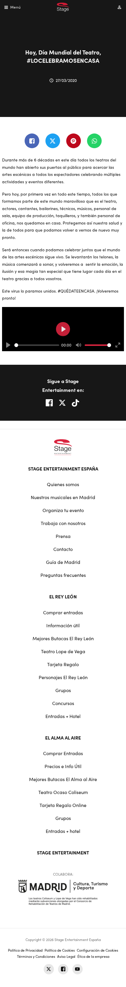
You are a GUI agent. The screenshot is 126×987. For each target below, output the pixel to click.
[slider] (36, 345)
